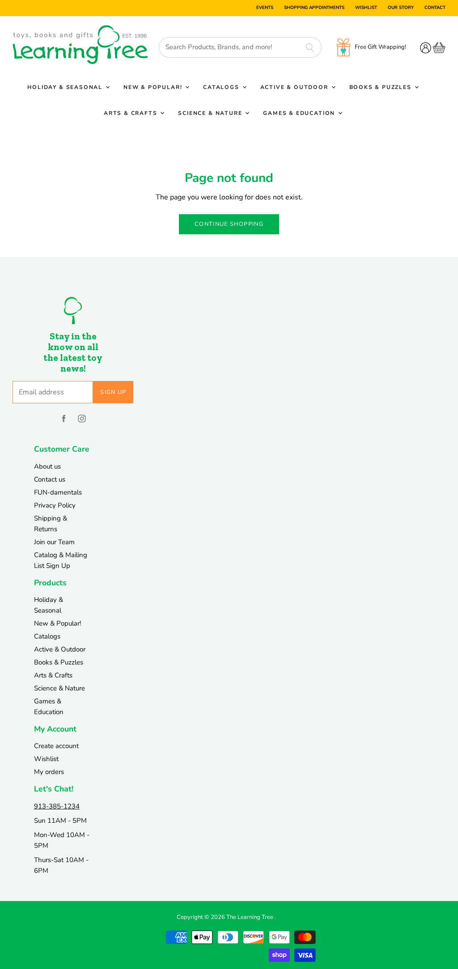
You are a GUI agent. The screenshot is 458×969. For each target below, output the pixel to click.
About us (47, 466)
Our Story (401, 8)
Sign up (113, 392)
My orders (49, 771)
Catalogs (222, 87)
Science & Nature (211, 113)
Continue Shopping (229, 224)
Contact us (49, 479)
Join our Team (54, 541)
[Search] (310, 47)
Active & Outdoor (295, 87)
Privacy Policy (55, 505)
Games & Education (300, 113)
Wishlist (366, 8)
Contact (434, 8)
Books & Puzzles (381, 87)
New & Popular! (153, 87)
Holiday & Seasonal (66, 87)
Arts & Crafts (131, 113)
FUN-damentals (58, 492)
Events (264, 8)
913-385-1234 (57, 806)
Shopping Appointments (314, 8)
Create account (56, 745)
